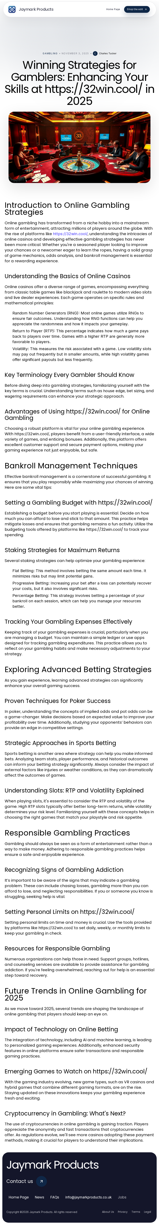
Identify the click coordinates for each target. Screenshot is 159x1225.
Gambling (50, 53)
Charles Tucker (107, 53)
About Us (108, 1212)
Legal (147, 1212)
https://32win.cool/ (70, 233)
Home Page (19, 1197)
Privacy (123, 1212)
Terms (135, 1212)
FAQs (54, 1197)
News (39, 1197)
